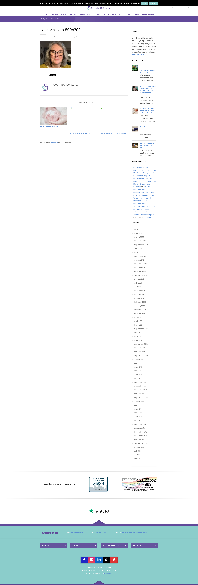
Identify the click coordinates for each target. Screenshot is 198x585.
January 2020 (139, 306)
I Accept (144, 3)
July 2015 (137, 363)
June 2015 (138, 367)
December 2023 (140, 264)
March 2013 (138, 458)
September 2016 (141, 344)
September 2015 (141, 355)
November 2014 (140, 390)
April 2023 (138, 287)
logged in (54, 143)
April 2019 (138, 321)
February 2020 (140, 302)
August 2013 (139, 447)
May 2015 (138, 371)
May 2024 (138, 252)
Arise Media (108, 573)
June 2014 (138, 409)
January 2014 (139, 428)
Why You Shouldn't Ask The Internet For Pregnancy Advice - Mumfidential (144, 209)
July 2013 (137, 451)
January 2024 (139, 260)
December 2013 (140, 432)
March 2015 (139, 378)
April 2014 (138, 416)
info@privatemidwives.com (134, 533)
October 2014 (139, 394)
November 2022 (140, 290)
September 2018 (141, 329)
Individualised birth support (80, 133)
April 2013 (138, 455)
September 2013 (141, 443)
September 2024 (141, 245)
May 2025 (138, 229)
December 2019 (140, 310)
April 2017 (138, 340)
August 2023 (139, 279)
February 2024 (140, 256)
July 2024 (138, 248)
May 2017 (138, 336)
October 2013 (139, 439)
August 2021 (139, 298)
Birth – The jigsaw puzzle (49, 126)
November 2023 (140, 267)
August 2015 (139, 359)
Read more (153, 3)
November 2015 (140, 348)
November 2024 (140, 241)
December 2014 (140, 386)
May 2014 (138, 413)
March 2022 (139, 294)
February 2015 (140, 382)
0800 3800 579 (138, 55)
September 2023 (141, 275)
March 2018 (139, 332)
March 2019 (138, 325)
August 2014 (139, 401)
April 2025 (138, 233)
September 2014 (141, 397)
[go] (188, 7)
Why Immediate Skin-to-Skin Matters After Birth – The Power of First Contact (148, 90)
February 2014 (140, 424)
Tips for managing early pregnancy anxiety (147, 145)
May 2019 (138, 317)
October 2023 (140, 271)
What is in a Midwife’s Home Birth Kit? (113, 133)
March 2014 (139, 420)
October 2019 (139, 313)
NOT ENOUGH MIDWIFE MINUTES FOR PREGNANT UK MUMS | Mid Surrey (144, 170)
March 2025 (139, 237)
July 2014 (138, 405)
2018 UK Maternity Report (143, 215)
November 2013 (140, 436)
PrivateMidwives (47, 37)
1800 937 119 (101, 533)
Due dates (147, 217)
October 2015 (139, 352)
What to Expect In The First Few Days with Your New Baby (147, 111)
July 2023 (138, 283)
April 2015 (138, 374)
